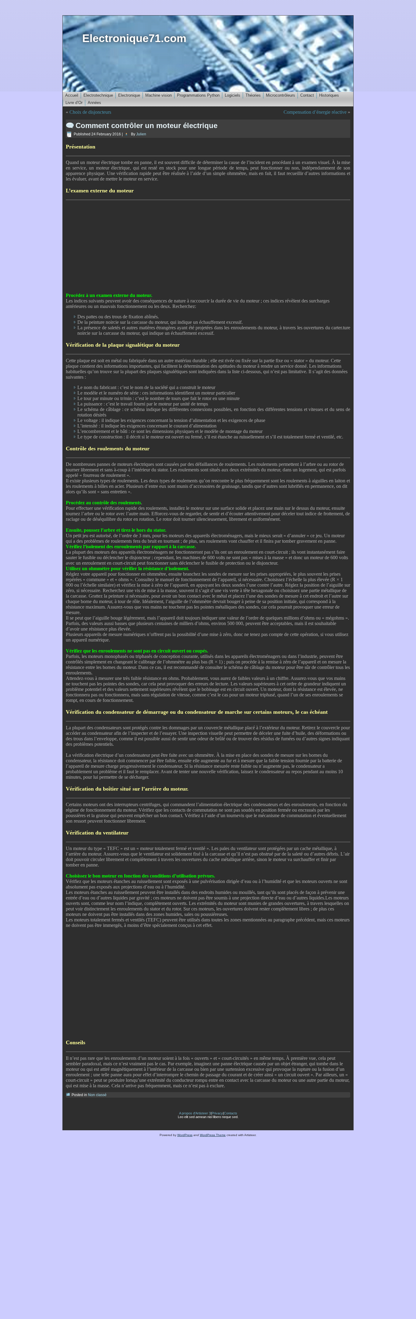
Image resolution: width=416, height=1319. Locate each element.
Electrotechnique (98, 95)
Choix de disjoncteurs (90, 112)
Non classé (97, 1095)
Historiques (329, 95)
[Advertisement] (208, 246)
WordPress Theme (213, 1135)
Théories (253, 95)
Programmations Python (198, 95)
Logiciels (232, 95)
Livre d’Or (74, 102)
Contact (307, 95)
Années (94, 102)
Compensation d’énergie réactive (315, 112)
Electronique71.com (134, 38)
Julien (141, 134)
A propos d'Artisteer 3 (195, 1113)
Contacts (230, 1113)
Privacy (217, 1113)
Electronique (129, 95)
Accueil (71, 95)
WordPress (184, 1135)
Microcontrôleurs (280, 95)
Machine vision (158, 95)
